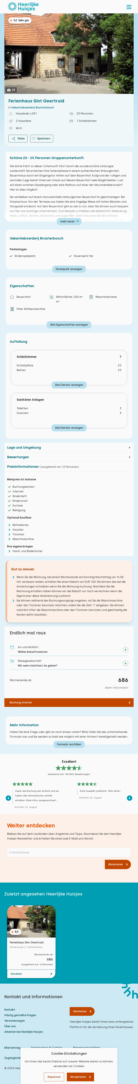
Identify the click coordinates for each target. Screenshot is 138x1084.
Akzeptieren (78, 1076)
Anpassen (54, 1076)
